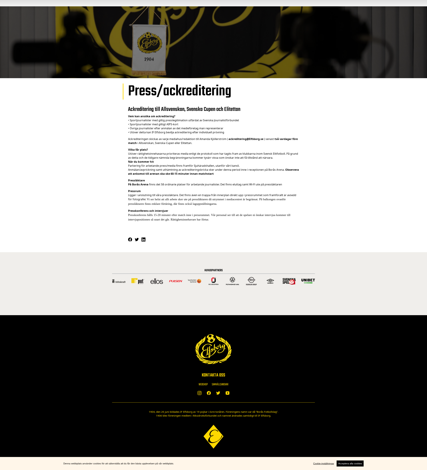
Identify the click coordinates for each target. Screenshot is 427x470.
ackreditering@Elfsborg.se (246, 139)
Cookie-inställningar (323, 463)
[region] (213, 463)
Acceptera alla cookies (350, 463)
